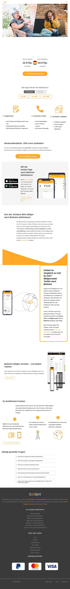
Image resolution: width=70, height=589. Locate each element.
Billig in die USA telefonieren (35, 518)
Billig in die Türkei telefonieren (35, 520)
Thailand (25, 504)
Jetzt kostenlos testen (35, 74)
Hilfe (35, 537)
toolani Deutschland (35, 547)
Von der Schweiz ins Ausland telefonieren (35, 527)
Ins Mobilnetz (40, 91)
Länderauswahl (35, 542)
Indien (33, 504)
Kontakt (35, 540)
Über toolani (35, 545)
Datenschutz (48, 581)
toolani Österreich (35, 550)
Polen (65, 501)
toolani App (28, 179)
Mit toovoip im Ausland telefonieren (35, 525)
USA (37, 504)
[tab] (35, 456)
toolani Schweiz (35, 552)
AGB (57, 581)
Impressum (65, 581)
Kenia (29, 504)
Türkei (45, 504)
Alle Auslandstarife (35, 513)
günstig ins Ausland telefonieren (38, 499)
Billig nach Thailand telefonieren (35, 523)
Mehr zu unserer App (26, 199)
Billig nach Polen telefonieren (35, 516)
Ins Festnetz (29, 91)
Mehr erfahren (10, 378)
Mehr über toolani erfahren (11, 443)
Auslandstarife (25, 240)
